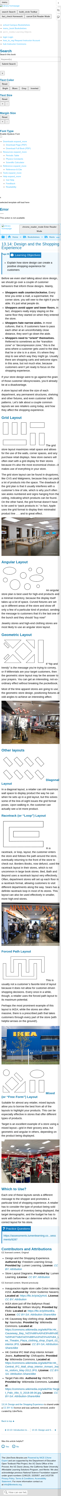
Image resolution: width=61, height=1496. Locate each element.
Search (6, 1492)
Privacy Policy (8, 1478)
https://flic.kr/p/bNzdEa (41, 1310)
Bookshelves (33, 237)
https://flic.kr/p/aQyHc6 (33, 1295)
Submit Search (9, 64)
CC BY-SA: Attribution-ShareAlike (36, 1314)
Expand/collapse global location (58, 236)
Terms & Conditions (25, 1478)
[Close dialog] (2, 213)
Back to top (6, 1421)
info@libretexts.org (12, 1484)
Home (15, 237)
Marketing (54, 237)
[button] (10, 183)
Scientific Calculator (15, 162)
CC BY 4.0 (8, 1407)
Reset (4, 84)
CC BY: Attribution (39, 1277)
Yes (7, 1446)
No (17, 1446)
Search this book (8, 54)
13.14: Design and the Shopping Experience (22, 1404)
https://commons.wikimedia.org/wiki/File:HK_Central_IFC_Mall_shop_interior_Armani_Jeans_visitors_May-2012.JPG (31, 1366)
